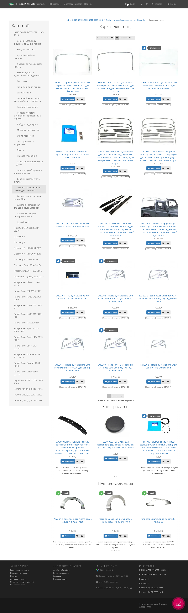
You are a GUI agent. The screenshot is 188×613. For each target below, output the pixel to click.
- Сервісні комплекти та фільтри (27, 180)
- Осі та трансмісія (24, 135)
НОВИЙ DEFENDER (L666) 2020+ (26, 229)
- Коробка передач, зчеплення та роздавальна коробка (27, 115)
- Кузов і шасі (21, 222)
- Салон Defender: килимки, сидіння (28, 163)
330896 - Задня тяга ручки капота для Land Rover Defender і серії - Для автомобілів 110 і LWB (158, 85)
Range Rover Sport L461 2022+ (25, 347)
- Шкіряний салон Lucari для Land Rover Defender (27, 206)
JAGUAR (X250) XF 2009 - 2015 (28, 389)
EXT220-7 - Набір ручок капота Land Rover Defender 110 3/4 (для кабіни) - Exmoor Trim (72, 367)
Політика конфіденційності (22, 582)
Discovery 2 (19, 242)
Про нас (88, 3)
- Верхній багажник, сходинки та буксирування (27, 42)
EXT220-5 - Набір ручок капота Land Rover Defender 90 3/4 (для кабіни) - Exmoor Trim (116, 298)
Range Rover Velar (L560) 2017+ (26, 373)
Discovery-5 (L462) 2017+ (26, 259)
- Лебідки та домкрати (26, 124)
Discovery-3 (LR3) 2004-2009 (27, 248)
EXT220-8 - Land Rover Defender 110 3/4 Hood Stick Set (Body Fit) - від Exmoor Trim (115, 367)
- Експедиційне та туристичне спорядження (27, 74)
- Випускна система (24, 49)
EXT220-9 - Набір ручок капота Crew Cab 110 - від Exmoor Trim (158, 366)
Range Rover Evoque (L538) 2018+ (27, 364)
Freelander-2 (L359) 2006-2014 (29, 276)
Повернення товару (19, 573)
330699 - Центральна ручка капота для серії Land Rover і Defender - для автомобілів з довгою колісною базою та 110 (115, 87)
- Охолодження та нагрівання (24, 143)
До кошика (69, 99)
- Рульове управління (25, 155)
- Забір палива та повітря (28, 87)
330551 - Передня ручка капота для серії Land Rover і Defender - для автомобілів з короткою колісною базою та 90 (72, 87)
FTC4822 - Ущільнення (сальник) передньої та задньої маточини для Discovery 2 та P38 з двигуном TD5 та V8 (158, 446)
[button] (131, 4)
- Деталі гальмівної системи (24, 57)
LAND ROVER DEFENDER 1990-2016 (29, 34)
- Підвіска (19, 150)
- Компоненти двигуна (26, 107)
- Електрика (20, 81)
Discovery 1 (19, 236)
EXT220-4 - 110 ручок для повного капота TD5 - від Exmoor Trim (72, 297)
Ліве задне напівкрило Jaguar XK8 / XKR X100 (115, 520)
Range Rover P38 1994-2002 (27, 291)
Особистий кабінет (61, 570)
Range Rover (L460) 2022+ (26, 322)
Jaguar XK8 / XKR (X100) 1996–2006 (28, 382)
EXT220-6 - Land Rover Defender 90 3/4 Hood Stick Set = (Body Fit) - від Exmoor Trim (158, 298)
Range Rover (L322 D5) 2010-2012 (28, 307)
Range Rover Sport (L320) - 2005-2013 (27, 330)
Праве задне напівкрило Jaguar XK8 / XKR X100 (158, 520)
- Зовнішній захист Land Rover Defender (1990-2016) (27, 100)
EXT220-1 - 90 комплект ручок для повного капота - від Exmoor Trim (72, 225)
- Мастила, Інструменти (27, 130)
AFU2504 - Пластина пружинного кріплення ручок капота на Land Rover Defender (72, 154)
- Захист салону (22, 92)
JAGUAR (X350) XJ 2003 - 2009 (28, 394)
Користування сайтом (19, 570)
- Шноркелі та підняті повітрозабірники (25, 215)
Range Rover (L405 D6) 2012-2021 (28, 315)
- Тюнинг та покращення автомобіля (27, 198)
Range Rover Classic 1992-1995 (27, 284)
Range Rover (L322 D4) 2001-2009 (28, 298)
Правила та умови (18, 585)
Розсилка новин (60, 579)
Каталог (56, 3)
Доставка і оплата (73, 3)
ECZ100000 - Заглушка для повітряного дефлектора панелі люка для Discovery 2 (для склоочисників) (73, 444)
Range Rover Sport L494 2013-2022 (28, 338)
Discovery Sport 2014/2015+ (27, 265)
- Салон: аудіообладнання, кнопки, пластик (28, 172)
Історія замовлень (61, 573)
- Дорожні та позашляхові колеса (28, 65)
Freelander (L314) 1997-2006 (28, 270)
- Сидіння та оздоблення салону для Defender (27, 189)
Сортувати (101, 38)
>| (122, 396)
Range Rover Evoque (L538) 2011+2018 (27, 356)
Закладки (57, 576)
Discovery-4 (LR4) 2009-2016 (27, 253)
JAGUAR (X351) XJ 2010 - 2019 (28, 400)
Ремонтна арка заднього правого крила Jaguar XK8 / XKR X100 (72, 520)
